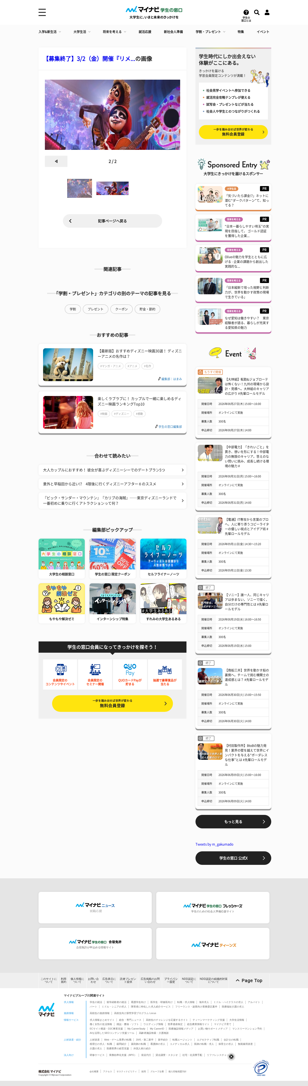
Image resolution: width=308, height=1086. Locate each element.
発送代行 (146, 1055)
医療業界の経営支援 (118, 1048)
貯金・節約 (147, 309)
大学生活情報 (236, 1020)
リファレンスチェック (219, 1055)
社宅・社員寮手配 (192, 1055)
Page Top (252, 980)
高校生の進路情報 (100, 1013)
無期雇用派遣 (245, 1044)
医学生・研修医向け (161, 1002)
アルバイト (254, 1002)
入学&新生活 (48, 31)
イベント (263, 31)
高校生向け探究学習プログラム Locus (135, 1013)
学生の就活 (96, 1002)
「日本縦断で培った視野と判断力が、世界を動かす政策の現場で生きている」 (247, 292)
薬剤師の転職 (138, 1044)
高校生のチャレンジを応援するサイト (167, 1020)
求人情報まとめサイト (102, 1020)
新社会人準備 (173, 31)
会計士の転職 (231, 1039)
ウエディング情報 (153, 1024)
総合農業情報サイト (198, 1024)
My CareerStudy (136, 1028)
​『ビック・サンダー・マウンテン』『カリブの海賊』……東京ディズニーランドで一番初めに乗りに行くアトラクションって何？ (110, 500)
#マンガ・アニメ (110, 366)
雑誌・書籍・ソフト (128, 1024)
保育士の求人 (225, 1044)
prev (56, 161)
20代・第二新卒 (145, 1039)
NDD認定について (189, 980)
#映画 (103, 413)
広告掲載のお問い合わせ (150, 980)
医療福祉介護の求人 (233, 1006)
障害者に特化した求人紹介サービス (151, 1006)
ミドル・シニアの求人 (114, 1006)
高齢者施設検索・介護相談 (154, 1033)
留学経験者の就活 (116, 1002)
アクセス (107, 1071)
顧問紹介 (121, 1044)
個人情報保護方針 (177, 1071)
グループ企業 (157, 1071)
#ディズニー (121, 413)
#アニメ (132, 366)
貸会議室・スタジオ (167, 1055)
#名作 (147, 366)
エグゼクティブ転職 (208, 1039)
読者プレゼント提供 (128, 980)
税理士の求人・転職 (101, 1044)
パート (93, 1006)
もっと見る (233, 821)
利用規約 (63, 980)
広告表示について (109, 980)
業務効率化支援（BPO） (123, 1055)
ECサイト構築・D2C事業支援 (106, 1028)
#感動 (139, 413)
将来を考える (112, 31)
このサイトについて (49, 980)
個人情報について (77, 980)
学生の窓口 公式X (233, 858)
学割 (73, 309)
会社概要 (94, 1071)
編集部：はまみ (171, 379)
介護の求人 (96, 1048)
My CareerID (157, 1028)
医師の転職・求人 (204, 1044)
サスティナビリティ (127, 1071)
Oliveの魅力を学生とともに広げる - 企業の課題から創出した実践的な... (246, 261)
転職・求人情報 (186, 1002)
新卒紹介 (163, 1039)
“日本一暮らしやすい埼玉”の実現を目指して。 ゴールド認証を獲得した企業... (247, 231)
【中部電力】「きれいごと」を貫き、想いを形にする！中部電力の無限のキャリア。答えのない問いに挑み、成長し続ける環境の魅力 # (247, 456)
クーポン (121, 309)
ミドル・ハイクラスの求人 (228, 1002)
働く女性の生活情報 (101, 1024)
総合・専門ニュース (130, 1020)
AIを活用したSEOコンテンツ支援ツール (112, 1033)
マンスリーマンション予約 (247, 1028)
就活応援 (145, 31)
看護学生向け (138, 1002)
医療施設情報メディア (181, 1028)
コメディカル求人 (180, 1044)
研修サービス (97, 1055)
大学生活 (80, 31)
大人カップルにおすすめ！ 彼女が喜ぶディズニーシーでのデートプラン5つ (104, 470)
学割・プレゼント (208, 31)
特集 (241, 31)
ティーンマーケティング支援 (209, 1020)
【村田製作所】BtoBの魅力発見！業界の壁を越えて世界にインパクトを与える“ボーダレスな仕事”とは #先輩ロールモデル (247, 755)
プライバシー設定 (171, 980)
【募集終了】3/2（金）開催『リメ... (89, 58)
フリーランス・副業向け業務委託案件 (196, 1006)
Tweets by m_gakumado (214, 844)
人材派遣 (95, 1039)
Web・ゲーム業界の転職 (117, 1039)
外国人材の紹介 (142, 1048)
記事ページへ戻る (112, 221)
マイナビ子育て (222, 1024)
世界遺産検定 (175, 1024)
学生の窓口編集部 (170, 426)
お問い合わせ (93, 980)
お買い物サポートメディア (213, 1028)
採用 (143, 1071)
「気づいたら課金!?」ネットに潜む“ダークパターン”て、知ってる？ (247, 200)
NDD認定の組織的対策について (214, 980)
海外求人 (204, 1002)
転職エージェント (182, 1039)
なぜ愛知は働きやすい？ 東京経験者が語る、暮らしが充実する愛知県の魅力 (247, 323)
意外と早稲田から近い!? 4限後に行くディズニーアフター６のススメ (99, 484)
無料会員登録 (112, 703)
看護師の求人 (157, 1044)
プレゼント (95, 309)
